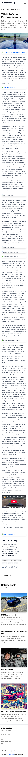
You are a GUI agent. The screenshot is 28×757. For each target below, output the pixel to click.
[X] (2, 750)
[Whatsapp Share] (15, 567)
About (2, 737)
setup (19, 560)
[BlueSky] (5, 750)
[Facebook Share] (10, 567)
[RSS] (14, 750)
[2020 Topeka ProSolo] (14, 534)
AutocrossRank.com (6, 741)
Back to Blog (7, 575)
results (4, 563)
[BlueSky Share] (7, 567)
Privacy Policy (8, 730)
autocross (5, 560)
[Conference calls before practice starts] (14, 52)
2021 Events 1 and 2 (8, 615)
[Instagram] (8, 750)
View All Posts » (5, 588)
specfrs (10, 563)
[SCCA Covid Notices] (14, 88)
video (15, 563)
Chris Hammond (15, 9)
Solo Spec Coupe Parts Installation (13, 712)
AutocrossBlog (6, 728)
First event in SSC (7, 669)
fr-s (11, 560)
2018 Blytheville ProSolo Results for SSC (14, 633)
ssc (15, 560)
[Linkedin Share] (12, 567)
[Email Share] (17, 567)
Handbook (3, 743)
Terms (2, 730)
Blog (2, 739)
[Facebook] (11, 750)
